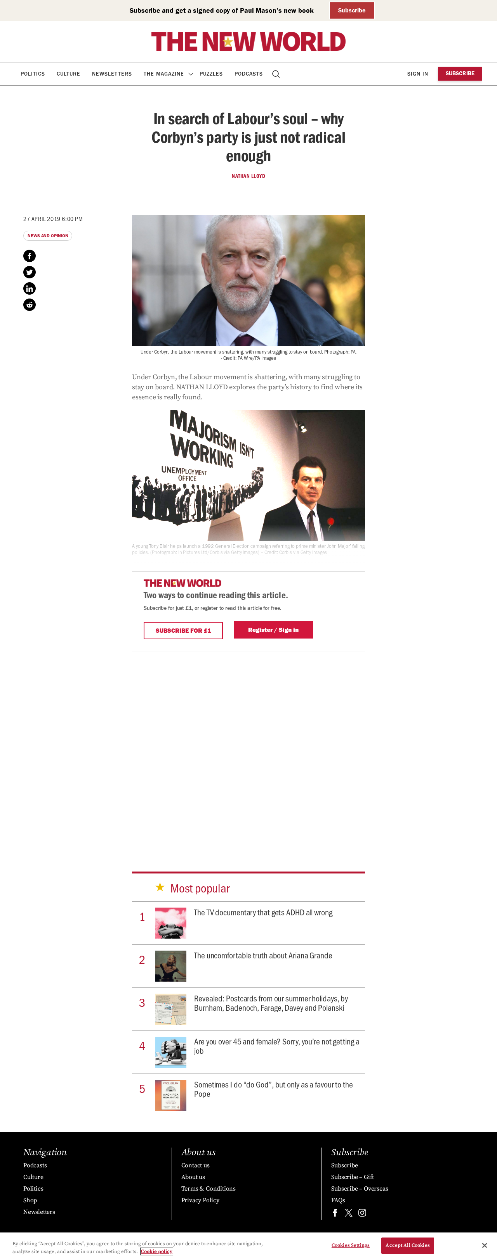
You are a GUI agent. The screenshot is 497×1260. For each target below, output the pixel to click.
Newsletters (112, 74)
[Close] (484, 1245)
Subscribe (352, 10)
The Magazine (164, 74)
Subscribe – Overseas (359, 1189)
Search (277, 74)
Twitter (29, 272)
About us (193, 1177)
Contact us (195, 1165)
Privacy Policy (200, 1200)
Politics (33, 74)
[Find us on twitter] (349, 1214)
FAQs (338, 1200)
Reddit (29, 305)
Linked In (29, 288)
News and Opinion (48, 235)
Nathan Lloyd (248, 176)
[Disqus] (248, 748)
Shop (30, 1200)
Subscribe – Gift (352, 1177)
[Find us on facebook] (335, 1214)
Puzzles (211, 74)
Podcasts (249, 74)
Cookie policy (156, 1251)
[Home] (248, 41)
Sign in (417, 74)
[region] (248, 1246)
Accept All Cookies (407, 1245)
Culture (68, 74)
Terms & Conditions (208, 1189)
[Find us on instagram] (362, 1214)
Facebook (29, 256)
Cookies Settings (351, 1245)
